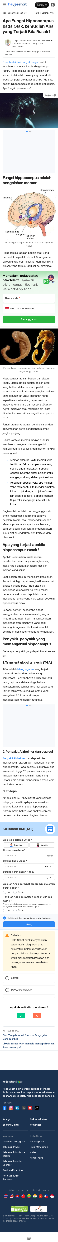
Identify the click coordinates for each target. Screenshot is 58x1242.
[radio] (4, 892)
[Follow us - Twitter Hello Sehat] (24, 1108)
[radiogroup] (29, 845)
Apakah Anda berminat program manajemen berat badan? (29, 885)
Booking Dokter (11, 1124)
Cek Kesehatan (38, 1119)
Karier (33, 1152)
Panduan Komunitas (13, 1170)
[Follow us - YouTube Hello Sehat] (30, 1108)
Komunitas (35, 1124)
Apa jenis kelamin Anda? (17, 839)
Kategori (7, 1119)
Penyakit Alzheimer (14, 758)
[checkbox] (4, 918)
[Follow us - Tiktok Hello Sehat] (37, 1108)
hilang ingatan (25, 669)
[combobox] (47, 866)
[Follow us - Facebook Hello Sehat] (4, 1108)
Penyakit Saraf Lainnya (43, 13)
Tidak (21, 892)
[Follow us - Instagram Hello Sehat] (11, 1108)
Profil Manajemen (39, 1147)
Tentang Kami (37, 1141)
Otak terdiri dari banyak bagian (21, 62)
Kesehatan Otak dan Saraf (15, 13)
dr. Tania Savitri (45, 40)
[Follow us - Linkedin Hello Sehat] (17, 1108)
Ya (9, 892)
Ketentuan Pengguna (13, 1141)
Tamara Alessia (23, 51)
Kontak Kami (36, 1157)
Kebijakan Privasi (11, 1147)
